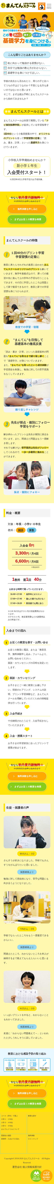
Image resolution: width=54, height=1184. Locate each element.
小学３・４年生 (7, 1122)
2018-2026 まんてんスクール (27, 1158)
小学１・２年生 (7, 1119)
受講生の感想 (6, 1135)
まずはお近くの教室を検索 (27, 219)
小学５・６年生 (7, 1126)
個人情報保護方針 (32, 1167)
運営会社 (17, 1167)
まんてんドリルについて (10, 1129)
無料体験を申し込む (28, 209)
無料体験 (42, 4)
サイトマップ (33, 1139)
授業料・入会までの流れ (10, 1139)
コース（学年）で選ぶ (9, 1116)
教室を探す (32, 1116)
